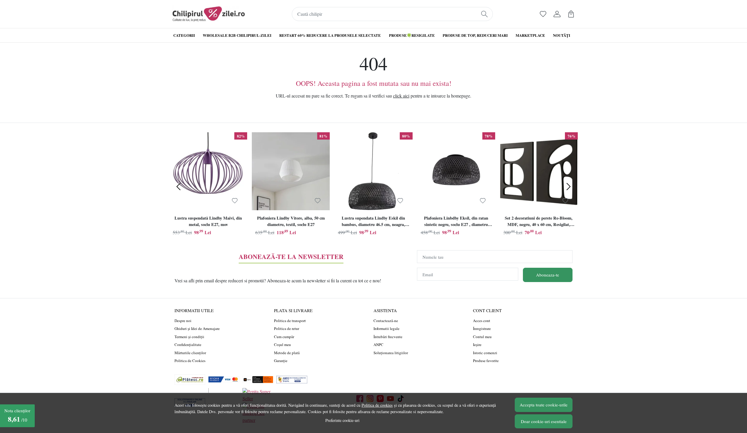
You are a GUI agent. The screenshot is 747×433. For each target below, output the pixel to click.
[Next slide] (568, 186)
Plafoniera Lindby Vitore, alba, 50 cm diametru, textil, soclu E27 (291, 221)
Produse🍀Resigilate (412, 35)
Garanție (280, 360)
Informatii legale (386, 328)
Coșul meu (282, 344)
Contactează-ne (386, 320)
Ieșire (477, 344)
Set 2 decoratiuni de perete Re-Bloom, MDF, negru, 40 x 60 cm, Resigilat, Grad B (539, 222)
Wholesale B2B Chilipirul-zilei (237, 35)
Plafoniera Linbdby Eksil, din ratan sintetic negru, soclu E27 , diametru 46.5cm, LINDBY (456, 222)
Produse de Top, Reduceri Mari (475, 35)
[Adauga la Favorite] (234, 201)
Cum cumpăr (284, 336)
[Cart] (571, 14)
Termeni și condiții (189, 336)
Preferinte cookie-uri (342, 420)
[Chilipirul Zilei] (208, 14)
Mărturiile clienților (190, 352)
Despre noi (182, 320)
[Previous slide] (178, 186)
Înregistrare (482, 328)
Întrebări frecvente (388, 336)
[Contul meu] (557, 14)
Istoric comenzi (485, 352)
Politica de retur (286, 328)
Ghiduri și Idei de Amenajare (197, 328)
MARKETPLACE (530, 35)
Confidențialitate (187, 344)
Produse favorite (486, 360)
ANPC (378, 344)
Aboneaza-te (547, 275)
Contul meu (482, 336)
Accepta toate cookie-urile (544, 405)
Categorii (184, 35)
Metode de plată (287, 352)
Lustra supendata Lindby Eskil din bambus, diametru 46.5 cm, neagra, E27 (373, 222)
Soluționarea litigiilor (391, 352)
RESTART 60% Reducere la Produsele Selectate (330, 35)
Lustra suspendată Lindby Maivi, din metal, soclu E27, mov (208, 221)
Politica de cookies (377, 405)
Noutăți (561, 35)
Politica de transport (290, 320)
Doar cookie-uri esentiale (544, 421)
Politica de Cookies (189, 360)
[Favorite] (543, 14)
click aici (401, 96)
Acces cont (481, 320)
